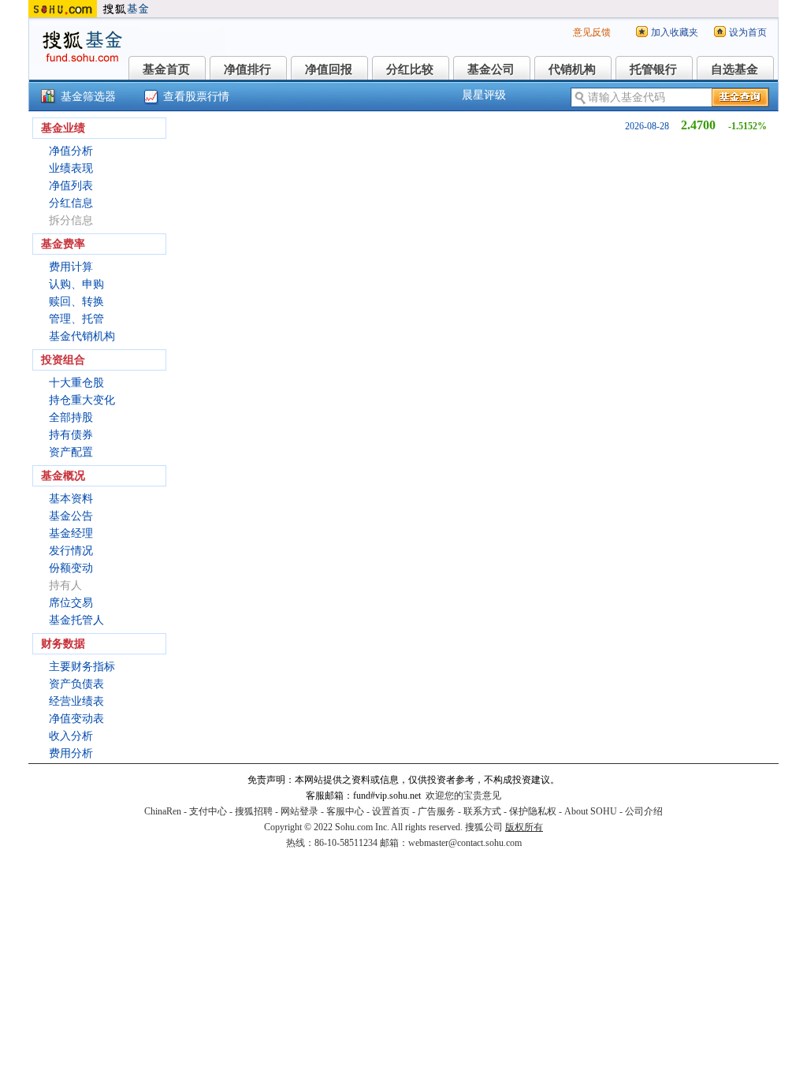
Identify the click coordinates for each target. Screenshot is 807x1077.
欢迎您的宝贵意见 (463, 795)
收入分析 (71, 736)
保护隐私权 (532, 811)
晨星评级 (484, 95)
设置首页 (391, 811)
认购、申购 (76, 284)
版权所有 (524, 827)
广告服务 (437, 811)
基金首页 (166, 69)
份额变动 (71, 568)
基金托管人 (76, 620)
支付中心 (208, 811)
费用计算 (71, 267)
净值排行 (247, 69)
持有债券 (71, 435)
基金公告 (71, 516)
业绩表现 (71, 168)
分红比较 (409, 69)
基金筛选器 (88, 96)
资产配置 (71, 452)
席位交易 (71, 603)
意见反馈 (592, 32)
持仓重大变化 (82, 400)
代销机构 (572, 69)
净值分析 (71, 151)
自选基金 (734, 69)
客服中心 (345, 811)
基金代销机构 (82, 336)
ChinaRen (162, 811)
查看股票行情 (196, 96)
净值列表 (71, 186)
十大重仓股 (76, 383)
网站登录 (299, 811)
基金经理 (71, 533)
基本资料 (71, 499)
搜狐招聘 (254, 811)
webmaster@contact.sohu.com (465, 842)
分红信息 (71, 203)
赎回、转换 (76, 301)
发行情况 (71, 551)
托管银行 (653, 69)
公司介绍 (644, 811)
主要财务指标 (82, 667)
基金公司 (491, 69)
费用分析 (71, 753)
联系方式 (482, 811)
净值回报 (328, 69)
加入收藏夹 (674, 32)
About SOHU (590, 811)
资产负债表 (76, 684)
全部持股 (71, 417)
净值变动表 (76, 719)
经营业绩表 (76, 701)
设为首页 (748, 32)
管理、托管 (76, 319)
